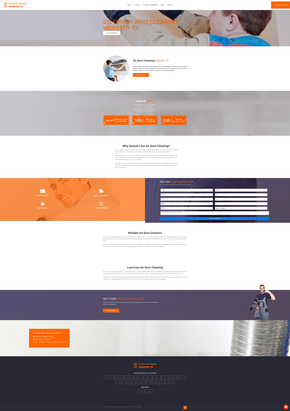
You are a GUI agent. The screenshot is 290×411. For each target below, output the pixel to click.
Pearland (148, 377)
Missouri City (120, 382)
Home (130, 5)
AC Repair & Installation (151, 5)
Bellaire (181, 377)
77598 (148, 391)
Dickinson (138, 377)
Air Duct (138, 5)
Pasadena (131, 382)
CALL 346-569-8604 (111, 33)
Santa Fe (173, 377)
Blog (163, 5)
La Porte (157, 377)
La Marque (141, 382)
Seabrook (128, 377)
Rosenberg (151, 382)
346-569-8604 (37, 339)
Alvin (164, 377)
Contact (170, 5)
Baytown (160, 382)
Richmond (119, 377)
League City (109, 377)
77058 (141, 391)
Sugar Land (170, 382)
